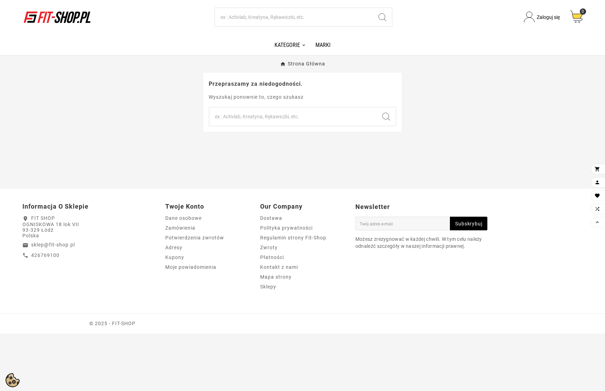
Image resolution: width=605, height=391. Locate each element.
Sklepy (268, 286)
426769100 (45, 255)
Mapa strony (276, 277)
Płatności (272, 257)
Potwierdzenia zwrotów (194, 237)
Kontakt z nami (279, 267)
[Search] (382, 17)
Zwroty (269, 247)
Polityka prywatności (286, 228)
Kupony (174, 257)
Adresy (173, 247)
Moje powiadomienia (190, 267)
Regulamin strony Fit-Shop (293, 237)
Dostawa (271, 218)
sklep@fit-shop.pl (53, 244)
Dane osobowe (183, 218)
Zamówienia (180, 228)
